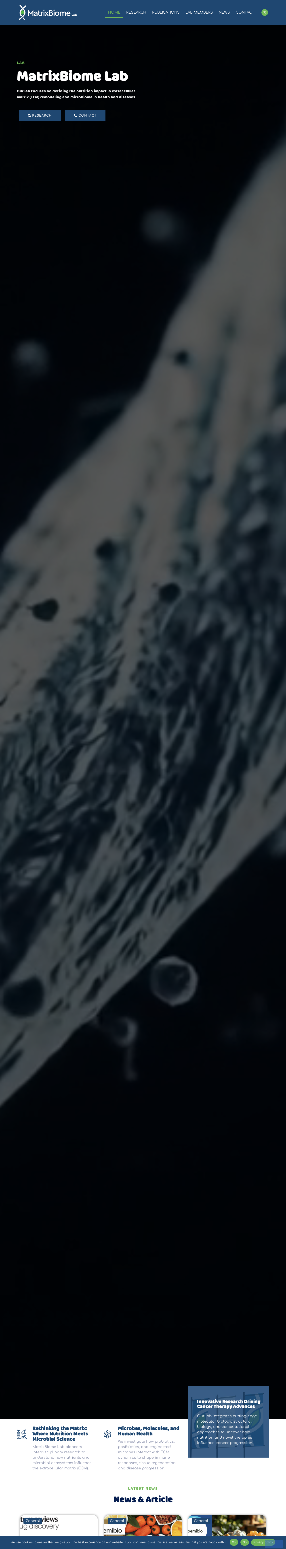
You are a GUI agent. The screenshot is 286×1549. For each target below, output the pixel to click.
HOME (114, 12)
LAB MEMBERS (199, 12)
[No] (274, 1544)
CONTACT (245, 12)
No (245, 1542)
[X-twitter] (264, 12)
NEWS (224, 12)
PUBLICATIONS (166, 12)
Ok (234, 1542)
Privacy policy (263, 1542)
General (33, 1521)
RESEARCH (136, 12)
